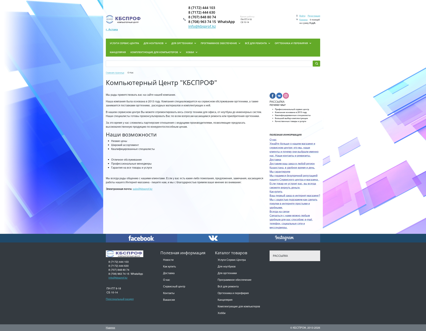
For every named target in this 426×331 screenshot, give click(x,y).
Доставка (169, 273)
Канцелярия (225, 300)
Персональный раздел (120, 299)
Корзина (303, 19)
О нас (166, 280)
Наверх (110, 328)
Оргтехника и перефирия (233, 293)
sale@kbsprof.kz (142, 189)
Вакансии (169, 300)
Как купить (169, 266)
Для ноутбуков (227, 266)
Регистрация (314, 15)
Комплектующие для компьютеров (239, 306)
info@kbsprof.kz (202, 26)
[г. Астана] (124, 19)
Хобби (221, 313)
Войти (302, 15)
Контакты (169, 293)
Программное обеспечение (234, 280)
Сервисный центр (174, 286)
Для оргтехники (227, 273)
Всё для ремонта (228, 286)
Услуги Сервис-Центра (232, 260)
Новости (168, 260)
